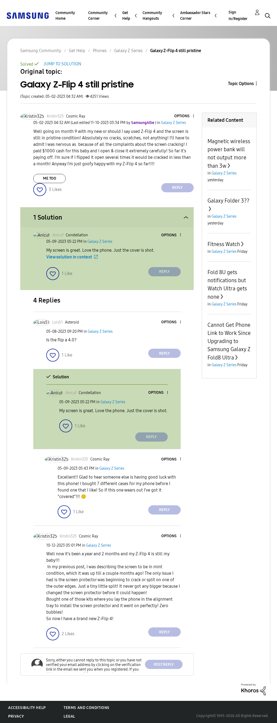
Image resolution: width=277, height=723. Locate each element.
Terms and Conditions (87, 707)
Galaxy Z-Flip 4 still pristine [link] (175, 50)
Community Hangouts (152, 16)
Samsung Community (40, 50)
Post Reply (164, 664)
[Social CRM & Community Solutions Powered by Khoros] (253, 689)
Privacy (16, 716)
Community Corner (98, 16)
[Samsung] (27, 15)
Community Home (65, 16)
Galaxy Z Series (128, 50)
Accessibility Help (27, 707)
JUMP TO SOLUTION (62, 63)
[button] (184, 116)
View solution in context (69, 257)
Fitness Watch (223, 244)
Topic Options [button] (241, 83)
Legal (69, 716)
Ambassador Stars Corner (195, 16)
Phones (100, 50)
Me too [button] (49, 178)
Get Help (126, 16)
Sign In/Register (238, 15)
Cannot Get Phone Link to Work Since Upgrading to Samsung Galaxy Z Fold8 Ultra (229, 341)
